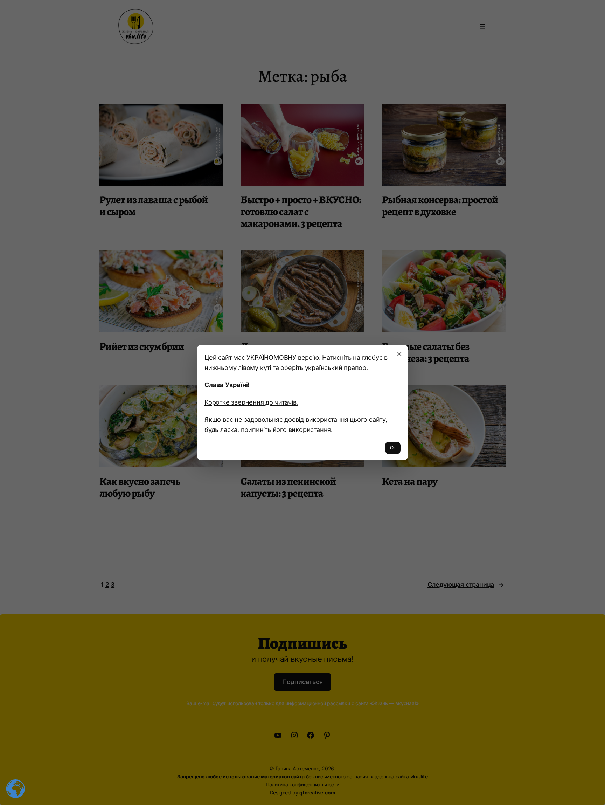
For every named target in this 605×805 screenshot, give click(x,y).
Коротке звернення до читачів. (251, 402)
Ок (393, 447)
